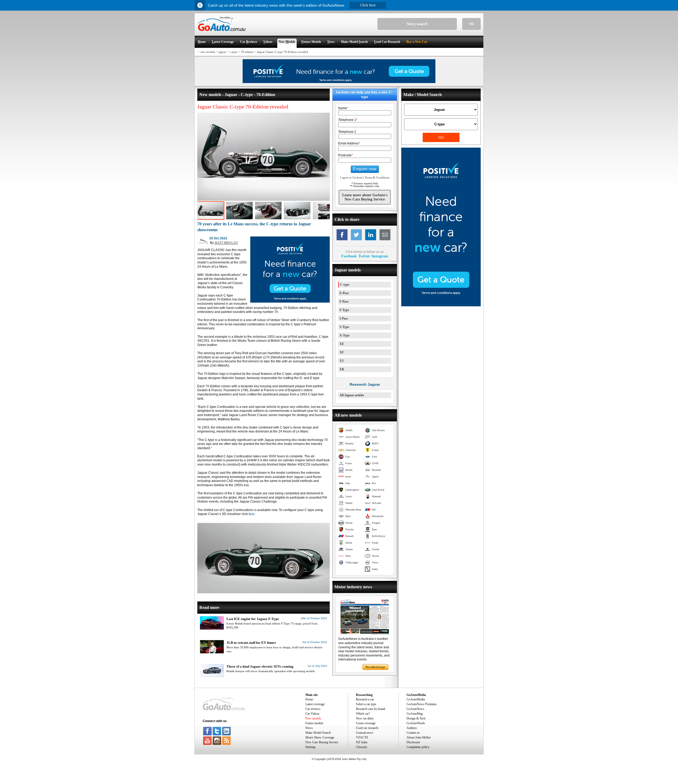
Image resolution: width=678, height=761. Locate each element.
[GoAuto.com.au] (220, 33)
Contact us (413, 733)
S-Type (344, 327)
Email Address (349, 143)
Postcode (345, 155)
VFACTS (362, 737)
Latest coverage (315, 704)
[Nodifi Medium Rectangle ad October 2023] (290, 301)
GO (471, 24)
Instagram (380, 256)
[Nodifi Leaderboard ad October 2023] (339, 82)
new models (207, 51)
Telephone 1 (348, 120)
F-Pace (344, 301)
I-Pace (344, 318)
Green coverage (366, 723)
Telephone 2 (347, 132)
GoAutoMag (415, 714)
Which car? (363, 714)
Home (309, 699)
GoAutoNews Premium (421, 704)
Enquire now (365, 169)
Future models (314, 723)
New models (313, 718)
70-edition (247, 51)
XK (342, 369)
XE (342, 344)
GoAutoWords (416, 723)
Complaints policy (418, 747)
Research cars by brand (370, 709)
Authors (412, 728)
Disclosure (413, 742)
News (309, 728)
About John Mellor (419, 737)
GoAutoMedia (416, 699)
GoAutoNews (415, 709)
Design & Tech (416, 718)
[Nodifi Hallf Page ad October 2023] (441, 305)
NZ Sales (362, 742)
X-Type (345, 335)
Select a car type (366, 704)
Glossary (361, 747)
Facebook (349, 256)
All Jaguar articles (352, 395)
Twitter (364, 256)
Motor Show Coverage (319, 737)
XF (342, 352)
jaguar (222, 51)
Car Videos (312, 714)
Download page (375, 666)
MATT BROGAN (226, 243)
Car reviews (312, 709)
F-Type (344, 310)
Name (343, 108)
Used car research (367, 728)
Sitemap (310, 747)
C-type (344, 284)
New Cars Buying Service (321, 742)
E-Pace (344, 293)
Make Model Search (318, 733)
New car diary (365, 718)
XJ (342, 361)
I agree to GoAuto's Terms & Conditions (364, 177)
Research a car (365, 699)
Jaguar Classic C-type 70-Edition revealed (282, 51)
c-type (233, 51)
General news (364, 733)
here (252, 514)
